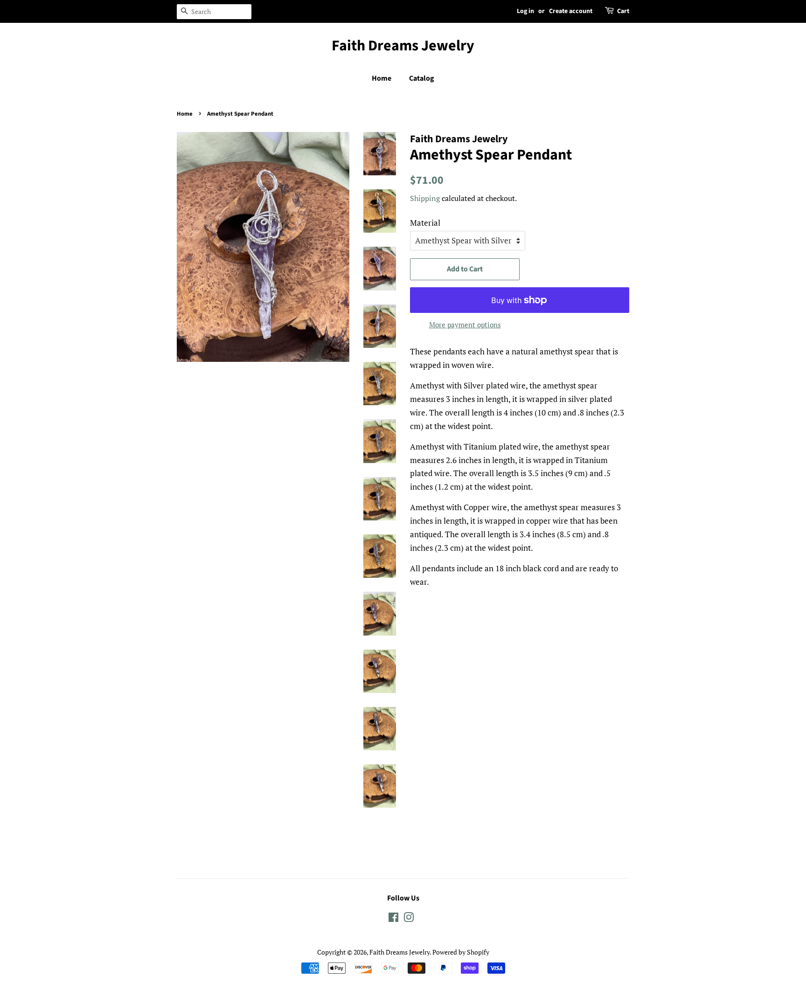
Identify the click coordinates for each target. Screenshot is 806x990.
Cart (623, 11)
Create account (570, 11)
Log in (525, 11)
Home (381, 78)
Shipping (425, 198)
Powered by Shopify (460, 952)
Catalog (421, 78)
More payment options (465, 324)
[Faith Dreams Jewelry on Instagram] (408, 918)
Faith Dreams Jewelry (403, 46)
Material (425, 222)
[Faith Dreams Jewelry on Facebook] (393, 918)
